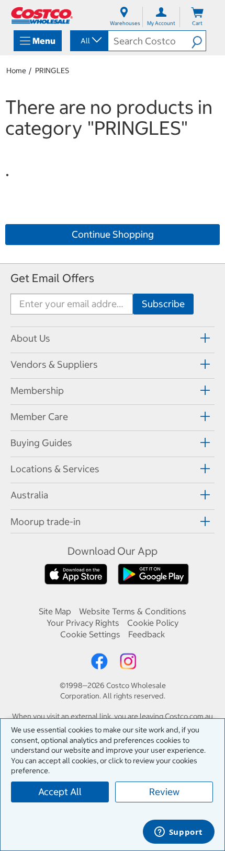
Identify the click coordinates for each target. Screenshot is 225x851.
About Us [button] (30, 338)
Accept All (60, 792)
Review (164, 792)
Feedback (146, 634)
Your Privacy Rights (83, 622)
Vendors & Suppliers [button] (54, 364)
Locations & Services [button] (54, 469)
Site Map (55, 611)
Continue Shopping (113, 234)
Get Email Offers (52, 278)
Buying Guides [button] (41, 443)
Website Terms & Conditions (132, 611)
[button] (199, 41)
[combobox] (88, 40)
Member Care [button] (39, 417)
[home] (41, 15)
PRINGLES (52, 70)
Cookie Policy (152, 622)
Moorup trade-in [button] (45, 522)
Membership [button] (37, 390)
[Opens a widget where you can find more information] (178, 833)
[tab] (112, 338)
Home (16, 70)
